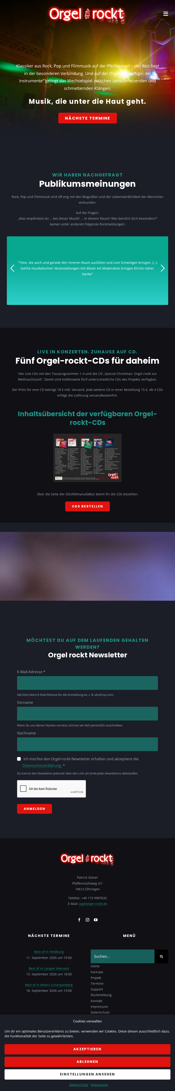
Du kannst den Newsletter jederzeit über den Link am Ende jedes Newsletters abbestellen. (77, 773)
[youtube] (96, 920)
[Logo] (87, 6)
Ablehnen (87, 1061)
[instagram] (87, 920)
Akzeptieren (87, 1049)
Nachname (26, 733)
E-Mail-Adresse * (31, 671)
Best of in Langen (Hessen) (49, 968)
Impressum (99, 1085)
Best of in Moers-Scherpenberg (49, 985)
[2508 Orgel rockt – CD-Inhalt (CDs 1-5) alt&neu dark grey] (87, 435)
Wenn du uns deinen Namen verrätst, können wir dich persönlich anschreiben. (70, 725)
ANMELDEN (34, 808)
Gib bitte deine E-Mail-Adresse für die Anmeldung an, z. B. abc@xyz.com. (65, 695)
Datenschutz (78, 1085)
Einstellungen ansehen (87, 1074)
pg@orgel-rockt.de (93, 904)
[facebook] (79, 920)
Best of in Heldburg (49, 952)
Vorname (25, 702)
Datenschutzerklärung (42, 765)
